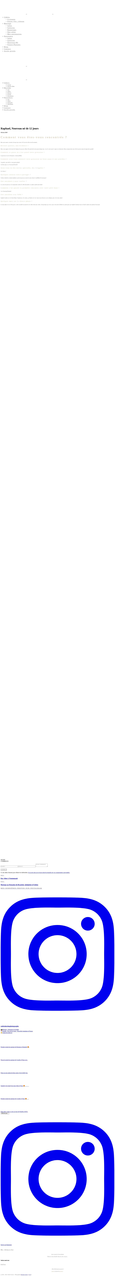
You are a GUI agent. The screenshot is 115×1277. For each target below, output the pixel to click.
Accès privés (9, 51)
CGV (30, 1274)
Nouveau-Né (12, 42)
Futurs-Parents (13, 44)
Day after (11, 32)
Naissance (8, 36)
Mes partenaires (14, 34)
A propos (11, 19)
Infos (9, 26)
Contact (7, 49)
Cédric (7, 17)
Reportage (11, 30)
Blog (6, 47)
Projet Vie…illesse (15, 21)
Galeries (11, 28)
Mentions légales (24, 1274)
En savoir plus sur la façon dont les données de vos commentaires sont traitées (49, 872)
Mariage (7, 23)
